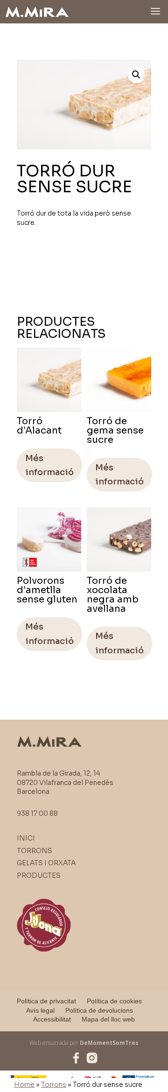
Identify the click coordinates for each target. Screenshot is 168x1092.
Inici (26, 838)
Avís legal (40, 1010)
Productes (39, 875)
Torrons (53, 1084)
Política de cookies (114, 1001)
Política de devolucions (99, 1010)
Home (24, 1084)
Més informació (49, 465)
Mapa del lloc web (108, 1019)
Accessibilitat (52, 1019)
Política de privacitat (46, 1001)
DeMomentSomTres (109, 1043)
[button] (136, 74)
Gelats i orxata (46, 863)
